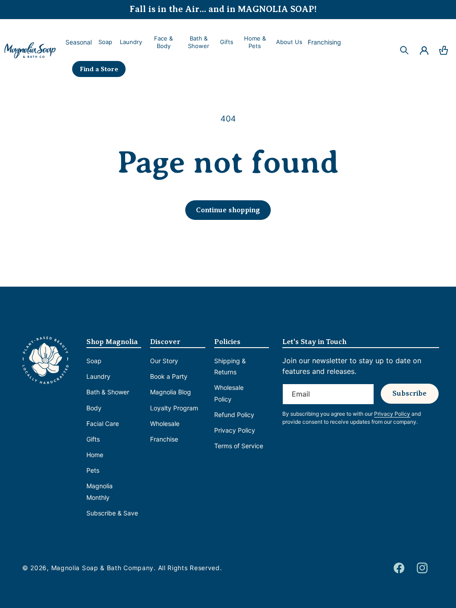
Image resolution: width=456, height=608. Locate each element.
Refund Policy (234, 414)
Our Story (164, 361)
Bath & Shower (107, 392)
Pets (92, 470)
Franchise (164, 439)
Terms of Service (238, 446)
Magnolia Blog (170, 392)
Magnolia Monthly (99, 491)
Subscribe (409, 393)
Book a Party (168, 376)
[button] (104, 42)
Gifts (93, 439)
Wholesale (164, 423)
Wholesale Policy (229, 393)
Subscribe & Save (112, 513)
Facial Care (102, 423)
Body (94, 408)
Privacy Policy (234, 430)
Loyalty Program (174, 408)
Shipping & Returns (230, 366)
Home (94, 454)
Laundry (98, 376)
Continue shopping (228, 210)
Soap (94, 361)
